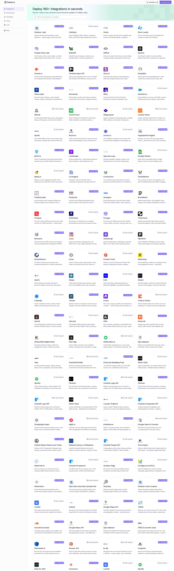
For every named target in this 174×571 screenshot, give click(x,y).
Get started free (165, 2)
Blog (7, 30)
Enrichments (10, 13)
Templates (9, 17)
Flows (8, 21)
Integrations (10, 9)
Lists (8, 25)
